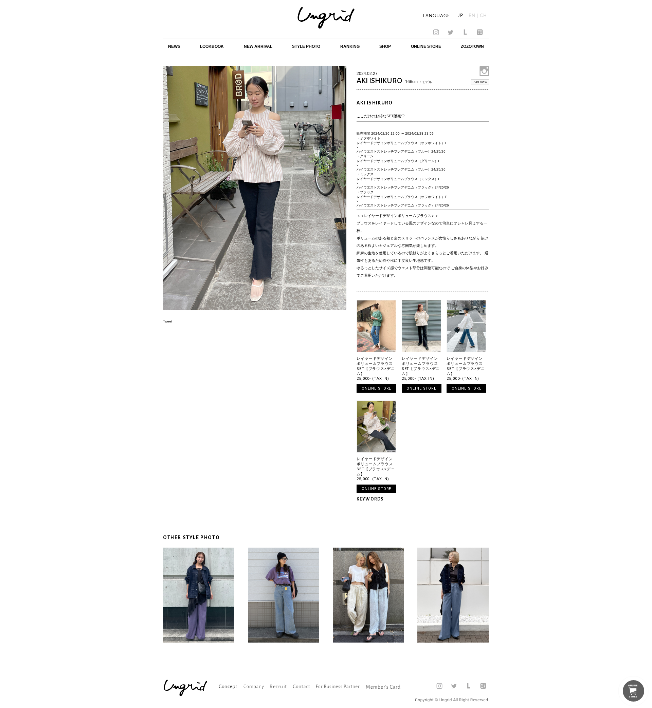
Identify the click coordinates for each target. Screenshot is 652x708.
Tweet (167, 321)
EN (472, 16)
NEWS (174, 46)
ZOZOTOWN (472, 46)
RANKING (350, 46)
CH (483, 16)
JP (460, 16)
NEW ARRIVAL (258, 46)
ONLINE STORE (426, 46)
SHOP (385, 46)
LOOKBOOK (212, 46)
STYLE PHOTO (306, 46)
